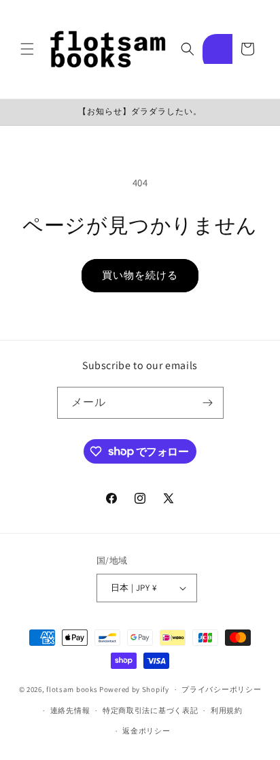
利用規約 (227, 710)
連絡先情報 (70, 710)
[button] (27, 49)
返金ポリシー (146, 731)
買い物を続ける (140, 275)
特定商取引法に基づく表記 (150, 710)
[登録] (208, 403)
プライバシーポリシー (221, 689)
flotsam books (71, 689)
